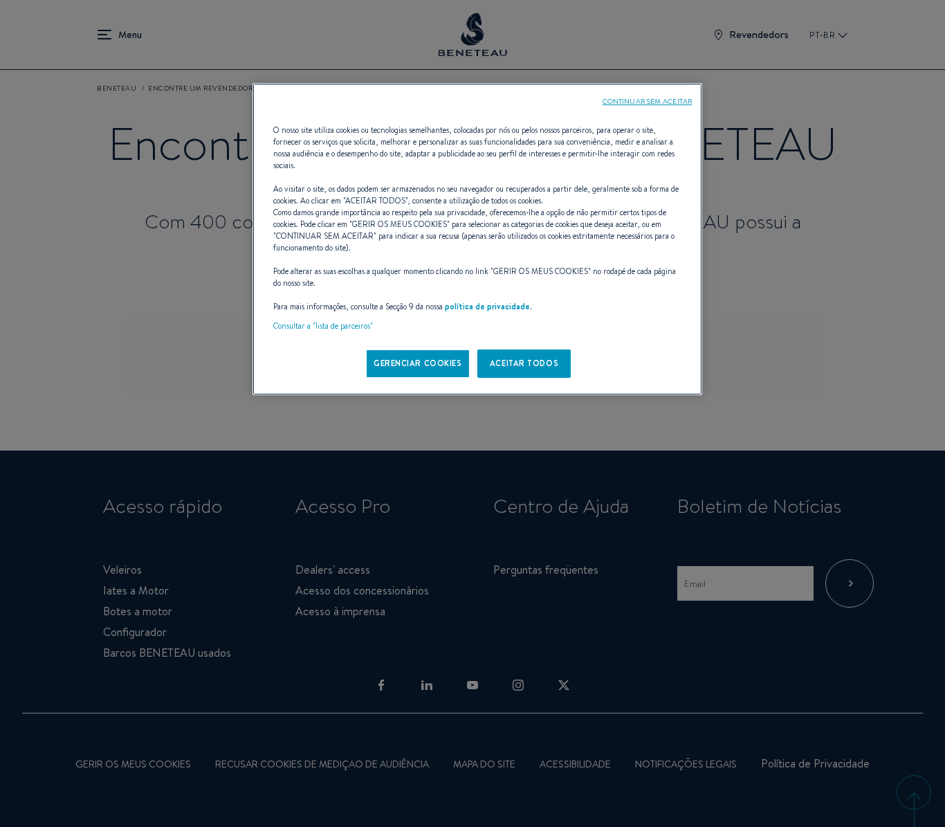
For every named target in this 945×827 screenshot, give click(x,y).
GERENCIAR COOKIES (418, 363)
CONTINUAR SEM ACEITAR (647, 101)
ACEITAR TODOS (524, 363)
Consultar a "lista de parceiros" (323, 325)
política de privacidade (487, 306)
